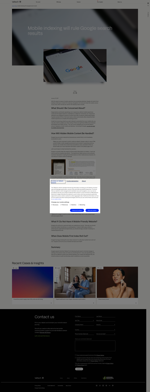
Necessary (55, 204)
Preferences (65, 204)
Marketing (82, 204)
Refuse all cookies (77, 210)
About (84, 181)
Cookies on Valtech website (57, 182)
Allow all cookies (92, 210)
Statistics (73, 204)
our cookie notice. (56, 199)
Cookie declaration (72, 181)
